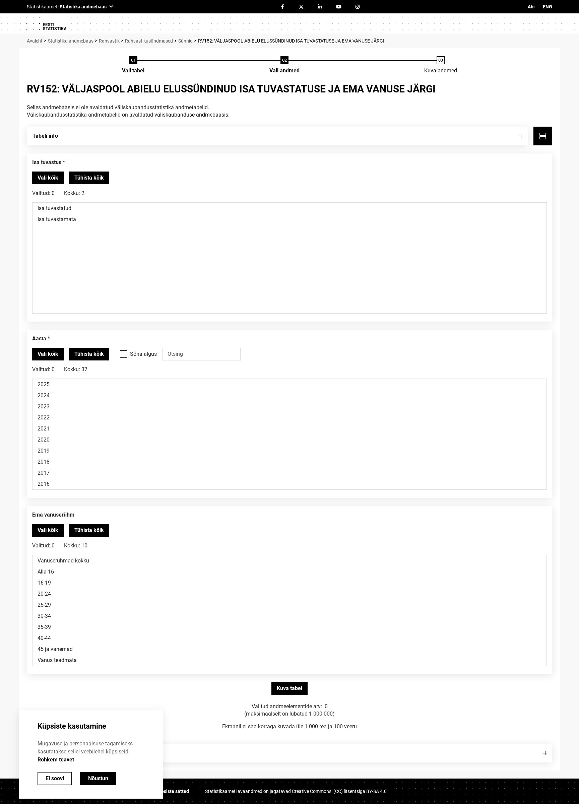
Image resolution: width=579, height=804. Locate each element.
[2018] (289, 461)
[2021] (289, 428)
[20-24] (289, 593)
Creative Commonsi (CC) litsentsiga (339, 791)
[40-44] (289, 638)
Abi (531, 6)
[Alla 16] (289, 571)
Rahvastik (109, 41)
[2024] (289, 395)
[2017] (289, 472)
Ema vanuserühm (53, 515)
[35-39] (289, 626)
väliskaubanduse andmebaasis (191, 115)
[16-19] (289, 582)
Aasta (39, 338)
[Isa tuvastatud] (289, 208)
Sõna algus (143, 354)
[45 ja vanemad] (289, 649)
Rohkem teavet (56, 759)
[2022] (289, 417)
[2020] (289, 439)
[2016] (289, 483)
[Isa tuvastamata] (289, 219)
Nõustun (98, 778)
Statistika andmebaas (70, 41)
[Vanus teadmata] (289, 660)
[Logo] (46, 23)
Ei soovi (55, 778)
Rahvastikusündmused (149, 41)
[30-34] (289, 615)
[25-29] (289, 604)
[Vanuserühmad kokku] (289, 560)
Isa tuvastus (46, 162)
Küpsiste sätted (172, 791)
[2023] (289, 406)
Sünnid (185, 41)
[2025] (289, 384)
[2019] (289, 450)
